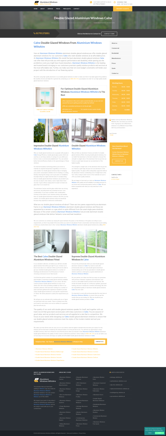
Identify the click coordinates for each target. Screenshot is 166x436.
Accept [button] (159, 432)
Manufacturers (116, 58)
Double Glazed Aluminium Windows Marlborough (49, 352)
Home (35, 9)
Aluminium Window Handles (65, 390)
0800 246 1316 (74, 79)
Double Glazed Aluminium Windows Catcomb (49, 357)
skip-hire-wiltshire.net (116, 385)
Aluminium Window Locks (65, 413)
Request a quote (123, 8)
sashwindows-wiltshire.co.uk (118, 381)
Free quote (67, 9)
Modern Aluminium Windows (81, 413)
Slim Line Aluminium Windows (65, 395)
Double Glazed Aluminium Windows (98, 399)
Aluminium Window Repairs (65, 419)
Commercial (115, 48)
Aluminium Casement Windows (99, 384)
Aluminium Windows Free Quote (99, 423)
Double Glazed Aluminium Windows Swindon (48, 354)
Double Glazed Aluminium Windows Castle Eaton (86, 354)
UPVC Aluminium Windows (81, 384)
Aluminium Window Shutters (98, 411)
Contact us (115, 73)
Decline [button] (150, 432)
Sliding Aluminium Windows (64, 425)
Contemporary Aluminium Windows (81, 419)
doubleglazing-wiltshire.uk (117, 392)
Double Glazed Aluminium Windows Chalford (85, 357)
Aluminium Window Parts (98, 378)
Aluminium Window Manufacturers (65, 384)
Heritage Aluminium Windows (82, 407)
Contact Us (99, 341)
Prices (58, 9)
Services (50, 9)
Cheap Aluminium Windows (64, 407)
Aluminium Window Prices (81, 425)
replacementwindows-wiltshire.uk (119, 389)
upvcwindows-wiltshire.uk (117, 396)
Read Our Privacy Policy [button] (158, 430)
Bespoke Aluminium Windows (82, 378)
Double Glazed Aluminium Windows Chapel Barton (50, 360)
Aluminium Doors (98, 394)
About (42, 9)
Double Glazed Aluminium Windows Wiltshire (85, 349)
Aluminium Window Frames (65, 378)
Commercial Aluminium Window (100, 417)
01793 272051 (99, 4)
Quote (113, 68)
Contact (76, 9)
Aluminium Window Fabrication (98, 390)
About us (114, 43)
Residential (115, 53)
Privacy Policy (82, 433)
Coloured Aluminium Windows (82, 401)
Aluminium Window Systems (65, 401)
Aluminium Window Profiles (81, 395)
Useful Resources (117, 372)
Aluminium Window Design (81, 390)
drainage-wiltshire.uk (116, 377)
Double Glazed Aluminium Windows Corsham (85, 352)
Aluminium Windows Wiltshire (44, 349)
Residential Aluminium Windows (99, 405)
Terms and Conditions (72, 433)
